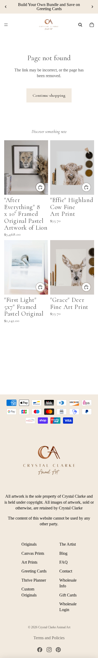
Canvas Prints (32, 553)
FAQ (63, 562)
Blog (63, 553)
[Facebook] (40, 650)
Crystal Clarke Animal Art (54, 627)
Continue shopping (49, 95)
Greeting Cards (34, 571)
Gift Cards (68, 595)
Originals (29, 544)
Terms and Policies (49, 638)
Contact (65, 571)
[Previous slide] (5, 7)
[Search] (80, 25)
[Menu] (6, 25)
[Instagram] (49, 650)
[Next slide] (92, 7)
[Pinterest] (58, 650)
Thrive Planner (33, 580)
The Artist (67, 544)
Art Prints (29, 562)
